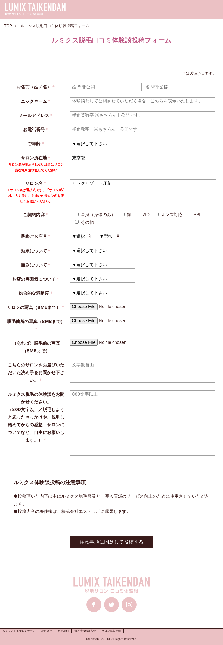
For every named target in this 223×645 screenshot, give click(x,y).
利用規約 (63, 630)
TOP (8, 25)
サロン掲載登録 (111, 630)
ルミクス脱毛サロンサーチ (19, 630)
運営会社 (46, 630)
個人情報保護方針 (85, 630)
